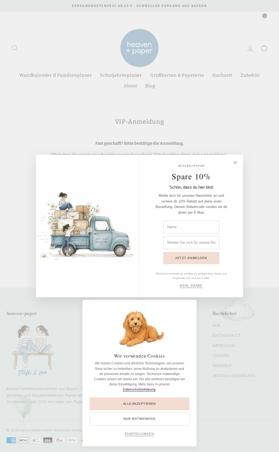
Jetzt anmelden (191, 258)
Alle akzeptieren (139, 403)
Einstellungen (139, 433)
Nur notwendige (139, 418)
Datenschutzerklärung (139, 389)
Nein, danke (191, 285)
